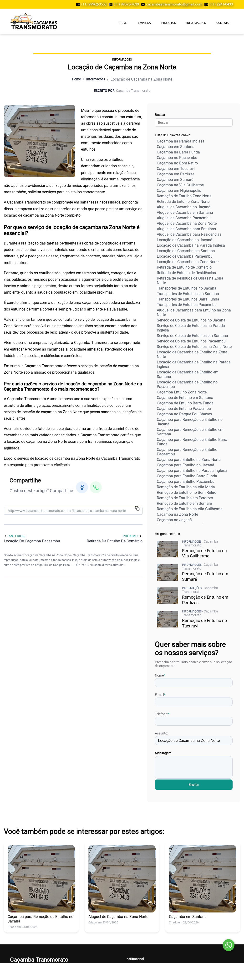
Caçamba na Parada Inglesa (180, 141)
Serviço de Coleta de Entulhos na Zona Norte (194, 346)
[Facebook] (82, 487)
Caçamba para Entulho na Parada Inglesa (192, 470)
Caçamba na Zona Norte (177, 514)
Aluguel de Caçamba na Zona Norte (187, 223)
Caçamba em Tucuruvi (176, 168)
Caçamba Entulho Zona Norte (182, 392)
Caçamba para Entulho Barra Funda (187, 476)
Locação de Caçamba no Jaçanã (184, 240)
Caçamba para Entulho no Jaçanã (185, 465)
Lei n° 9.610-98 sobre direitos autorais (99, 565)
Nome (160, 675)
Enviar (193, 784)
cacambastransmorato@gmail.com (174, 4)
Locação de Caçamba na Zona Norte (188, 262)
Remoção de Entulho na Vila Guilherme (189, 509)
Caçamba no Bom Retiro (177, 163)
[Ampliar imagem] (39, 141)
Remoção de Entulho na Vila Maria (186, 487)
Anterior (17, 536)
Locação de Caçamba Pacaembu (185, 256)
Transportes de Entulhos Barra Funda (188, 299)
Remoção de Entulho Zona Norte (184, 196)
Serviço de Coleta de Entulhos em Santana (192, 335)
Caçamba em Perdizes (175, 174)
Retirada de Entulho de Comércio (184, 267)
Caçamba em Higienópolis (179, 190)
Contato (222, 23)
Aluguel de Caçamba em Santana (185, 212)
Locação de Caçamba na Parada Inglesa (191, 245)
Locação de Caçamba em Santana (186, 251)
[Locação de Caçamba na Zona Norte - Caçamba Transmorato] (34, 21)
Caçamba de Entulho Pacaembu (184, 408)
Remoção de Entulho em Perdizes (185, 498)
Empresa (144, 23)
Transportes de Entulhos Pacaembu (187, 304)
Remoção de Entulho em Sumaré (184, 503)
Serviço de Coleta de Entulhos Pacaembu (191, 341)
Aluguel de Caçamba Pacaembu (184, 218)
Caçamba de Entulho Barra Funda (185, 403)
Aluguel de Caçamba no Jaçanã (183, 207)
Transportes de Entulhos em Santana (188, 293)
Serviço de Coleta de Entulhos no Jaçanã (191, 320)
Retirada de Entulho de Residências (186, 272)
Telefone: (162, 714)
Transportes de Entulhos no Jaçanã (186, 288)
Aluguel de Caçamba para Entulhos (186, 229)
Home (123, 23)
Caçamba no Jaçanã (174, 520)
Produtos (168, 23)
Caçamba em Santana (175, 146)
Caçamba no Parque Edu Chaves (184, 414)
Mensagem (163, 753)
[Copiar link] (137, 509)
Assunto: (161, 733)
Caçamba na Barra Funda (178, 152)
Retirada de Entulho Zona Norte (183, 201)
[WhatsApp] (96, 487)
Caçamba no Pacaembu (177, 157)
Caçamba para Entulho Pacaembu (185, 481)
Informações (196, 23)
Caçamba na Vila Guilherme (180, 185)
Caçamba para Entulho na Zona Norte (188, 459)
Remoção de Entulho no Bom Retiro (186, 492)
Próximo (130, 536)
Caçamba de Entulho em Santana (185, 397)
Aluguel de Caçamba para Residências (189, 234)
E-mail (160, 695)
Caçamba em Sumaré (175, 179)
